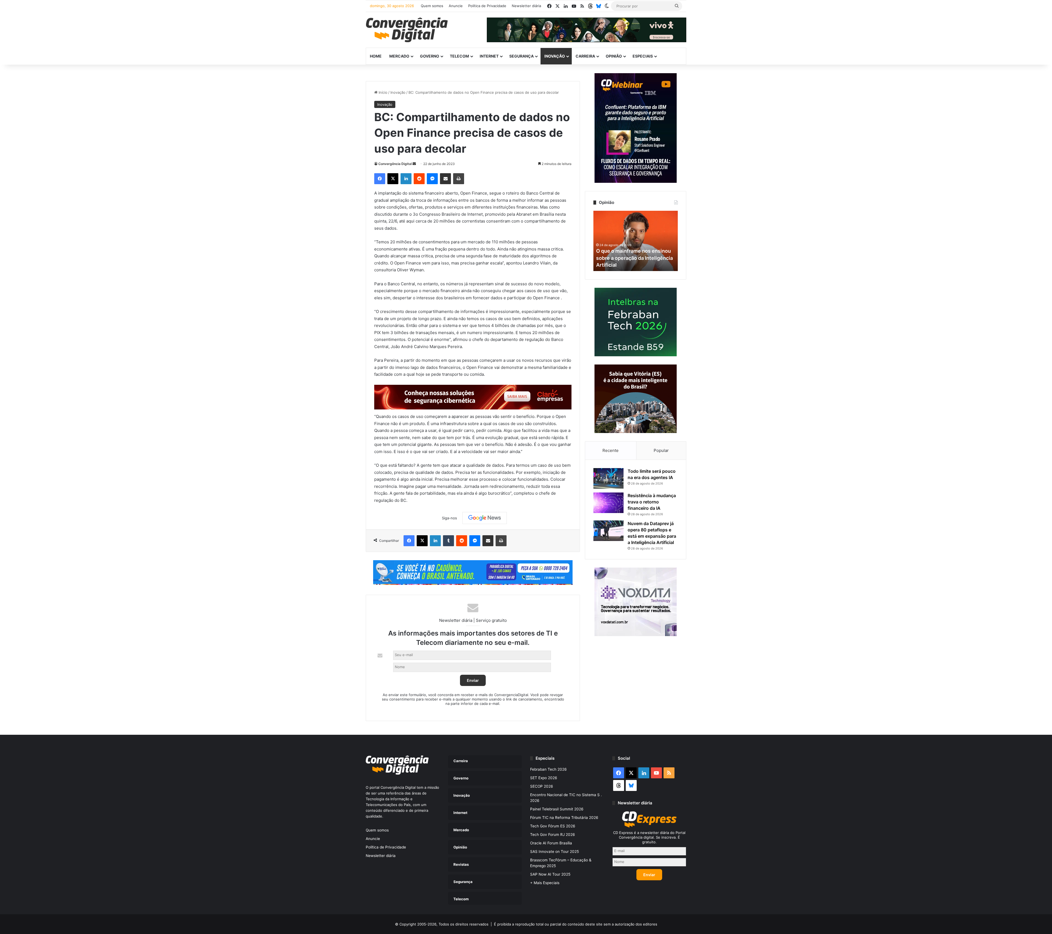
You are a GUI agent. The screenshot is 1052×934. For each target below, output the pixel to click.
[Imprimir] (458, 178)
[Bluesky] (598, 6)
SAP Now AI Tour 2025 (550, 874)
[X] (392, 178)
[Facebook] (379, 178)
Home (376, 56)
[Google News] (484, 518)
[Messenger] (432, 178)
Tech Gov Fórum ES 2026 (552, 826)
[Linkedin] (406, 178)
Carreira (585, 56)
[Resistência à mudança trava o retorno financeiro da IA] (608, 502)
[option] (635, 241)
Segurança (521, 56)
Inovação (554, 56)
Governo (429, 56)
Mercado (399, 56)
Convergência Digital (395, 164)
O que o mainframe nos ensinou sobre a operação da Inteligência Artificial (634, 257)
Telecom (459, 56)
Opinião (614, 56)
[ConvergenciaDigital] (407, 30)
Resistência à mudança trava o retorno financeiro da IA (652, 502)
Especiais (643, 56)
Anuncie (456, 6)
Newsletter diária (526, 6)
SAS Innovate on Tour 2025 (554, 851)
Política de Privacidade (487, 6)
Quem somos (432, 6)
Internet (489, 56)
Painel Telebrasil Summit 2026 (557, 809)
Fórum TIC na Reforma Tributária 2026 (564, 817)
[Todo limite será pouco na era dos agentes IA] (608, 478)
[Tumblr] (448, 540)
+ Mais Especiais (544, 883)
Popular (661, 450)
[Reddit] (419, 178)
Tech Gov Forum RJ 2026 (552, 834)
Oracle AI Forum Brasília (551, 843)
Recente (610, 450)
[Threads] (590, 6)
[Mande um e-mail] (414, 164)
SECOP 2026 (541, 786)
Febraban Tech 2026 (548, 769)
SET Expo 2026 (543, 778)
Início (382, 92)
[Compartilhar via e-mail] (445, 178)
